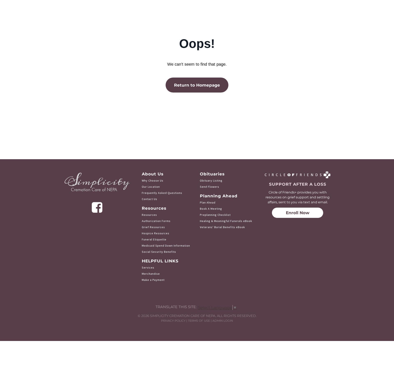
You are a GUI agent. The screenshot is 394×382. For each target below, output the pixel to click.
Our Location (151, 187)
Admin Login (222, 321)
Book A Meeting (211, 208)
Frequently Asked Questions (162, 193)
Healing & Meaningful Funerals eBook (226, 221)
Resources (149, 215)
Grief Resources (153, 227)
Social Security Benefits (159, 252)
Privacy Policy (173, 321)
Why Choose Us (152, 180)
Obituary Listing (211, 180)
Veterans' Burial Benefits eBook (222, 227)
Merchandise (151, 274)
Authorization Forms (156, 221)
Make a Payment (153, 280)
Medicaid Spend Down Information (166, 245)
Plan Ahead (207, 202)
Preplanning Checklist (215, 215)
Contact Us (149, 199)
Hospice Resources (155, 233)
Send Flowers (209, 187)
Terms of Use (199, 321)
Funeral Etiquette (154, 239)
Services (148, 267)
